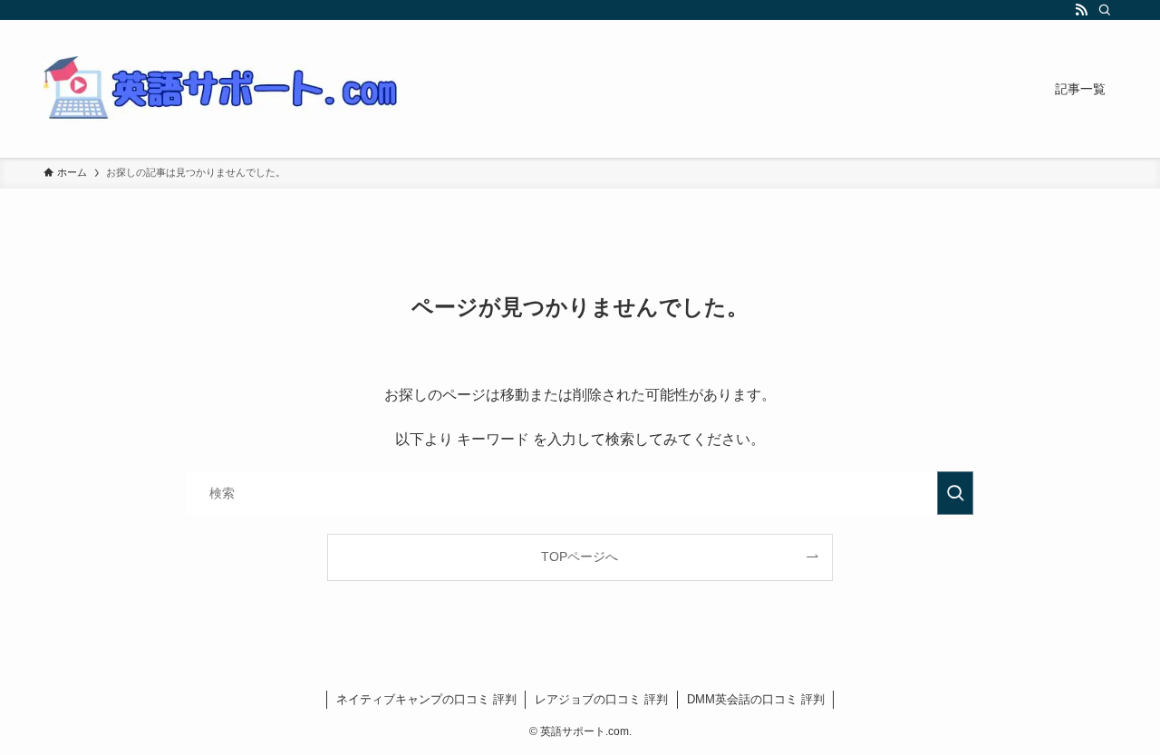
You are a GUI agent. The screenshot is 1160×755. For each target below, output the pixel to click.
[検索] (1104, 10)
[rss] (1081, 10)
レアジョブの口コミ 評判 (601, 699)
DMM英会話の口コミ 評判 (756, 699)
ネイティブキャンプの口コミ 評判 (426, 699)
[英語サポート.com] (225, 88)
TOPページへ (579, 556)
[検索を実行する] (955, 493)
